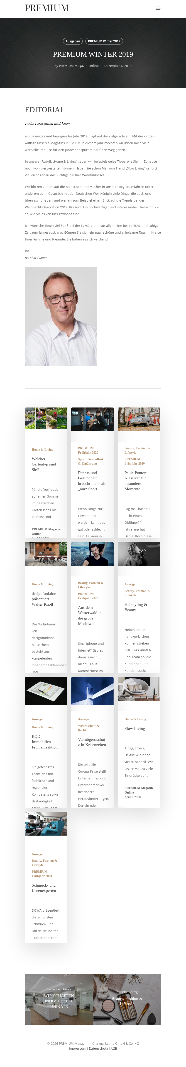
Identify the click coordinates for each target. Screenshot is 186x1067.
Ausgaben (73, 41)
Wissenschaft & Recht (88, 728)
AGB (114, 1048)
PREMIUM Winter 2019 (104, 41)
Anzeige (130, 584)
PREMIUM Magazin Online (79, 65)
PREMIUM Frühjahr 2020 (88, 450)
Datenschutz (98, 1048)
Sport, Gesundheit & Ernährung (90, 461)
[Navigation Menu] (158, 8)
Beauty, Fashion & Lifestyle (137, 450)
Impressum (77, 1048)
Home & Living (42, 449)
